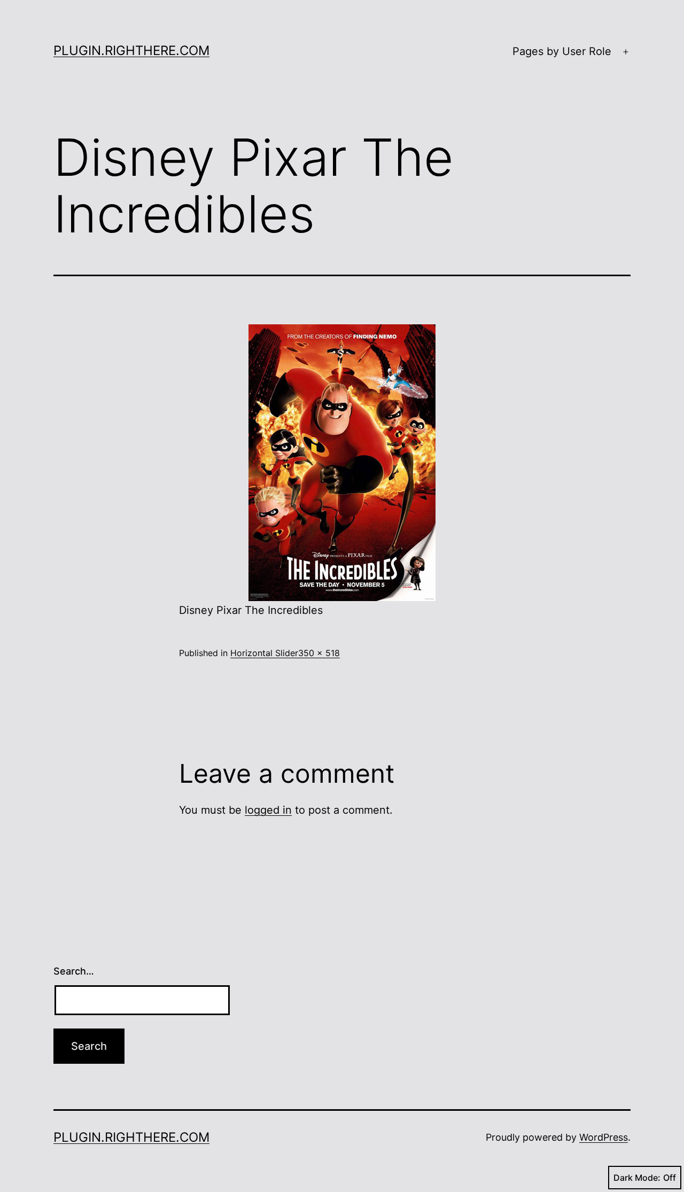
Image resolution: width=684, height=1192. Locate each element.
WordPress (603, 1137)
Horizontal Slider (264, 653)
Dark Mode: (636, 1177)
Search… (73, 971)
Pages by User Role (561, 51)
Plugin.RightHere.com (131, 50)
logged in (268, 810)
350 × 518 (319, 653)
